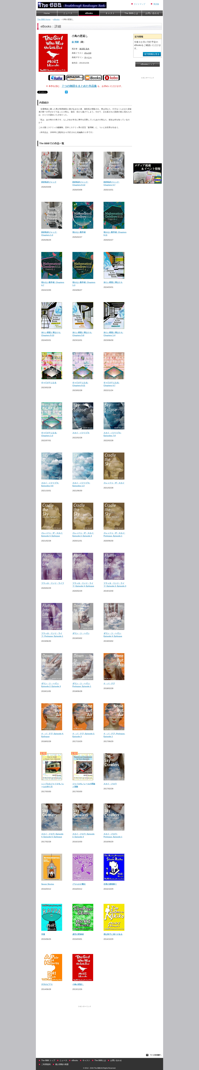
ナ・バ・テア (109, 683)
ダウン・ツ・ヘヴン (80, 633)
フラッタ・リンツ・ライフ (52, 583)
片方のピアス (47, 984)
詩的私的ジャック (48, 182)
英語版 (156, 4)
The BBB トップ (48, 1060)
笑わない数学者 (79, 232)
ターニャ (88, 57)
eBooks (89, 13)
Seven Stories (47, 884)
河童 (43, 934)
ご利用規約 (46, 1064)
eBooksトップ (147, 64)
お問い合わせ (152, 13)
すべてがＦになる (48, 383)
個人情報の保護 (61, 1064)
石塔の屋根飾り (110, 884)
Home (47, 13)
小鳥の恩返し (78, 984)
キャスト (110, 13)
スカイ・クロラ (110, 784)
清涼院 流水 (84, 49)
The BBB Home (43, 19)
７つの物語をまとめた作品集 (79, 85)
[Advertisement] (84, 1027)
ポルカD (87, 53)
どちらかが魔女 (79, 884)
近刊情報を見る (151, 54)
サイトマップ (139, 4)
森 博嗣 (75, 42)
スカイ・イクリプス (80, 433)
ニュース (67, 13)
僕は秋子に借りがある (113, 934)
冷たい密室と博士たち (113, 282)
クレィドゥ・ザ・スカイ (114, 483)
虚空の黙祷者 (78, 934)
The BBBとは (131, 13)
